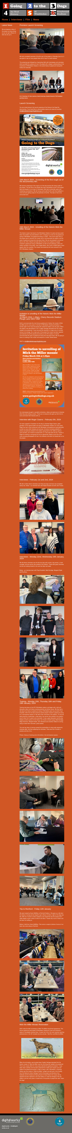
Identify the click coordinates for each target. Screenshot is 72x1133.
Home (5, 19)
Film (27, 19)
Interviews (16, 19)
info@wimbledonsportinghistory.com (35, 341)
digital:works (5, 1126)
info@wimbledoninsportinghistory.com (31, 111)
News (36, 19)
